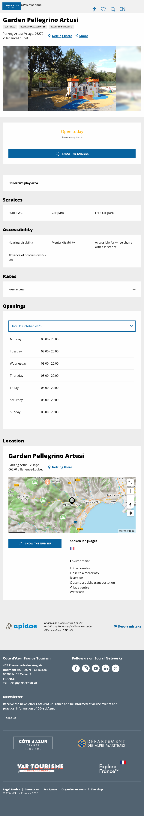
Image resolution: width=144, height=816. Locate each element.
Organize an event (74, 789)
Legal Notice (11, 789)
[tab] (68, 326)
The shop (97, 789)
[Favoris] (103, 9)
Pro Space (50, 789)
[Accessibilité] (94, 9)
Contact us (32, 789)
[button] (113, 9)
